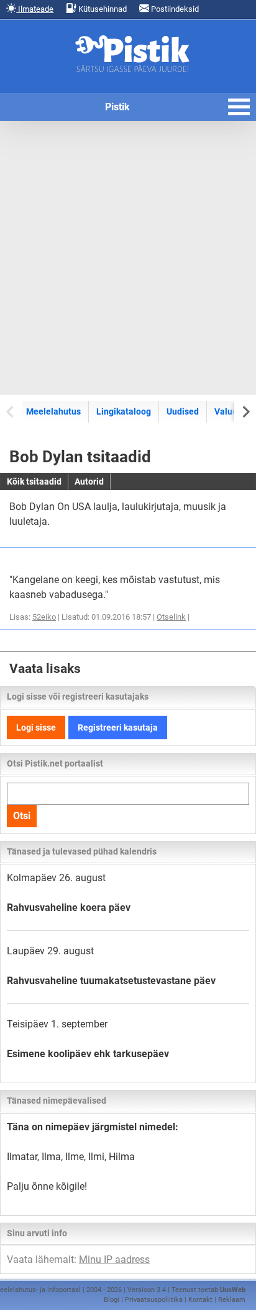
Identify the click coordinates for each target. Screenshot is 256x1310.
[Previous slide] (11, 411)
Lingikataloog (123, 411)
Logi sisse (36, 727)
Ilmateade (34, 9)
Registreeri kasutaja (118, 727)
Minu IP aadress (114, 1259)
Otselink (171, 617)
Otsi (21, 816)
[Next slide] (245, 411)
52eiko (44, 617)
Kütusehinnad (101, 9)
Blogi (111, 1300)
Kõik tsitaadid (34, 481)
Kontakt (200, 1300)
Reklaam (231, 1300)
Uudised (183, 411)
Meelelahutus (53, 411)
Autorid (89, 481)
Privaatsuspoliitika (154, 1300)
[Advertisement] (128, 257)
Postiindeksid (174, 9)
